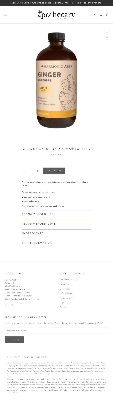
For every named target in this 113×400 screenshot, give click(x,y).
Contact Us (64, 284)
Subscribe (14, 340)
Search (63, 307)
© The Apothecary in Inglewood (27, 357)
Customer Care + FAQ (69, 279)
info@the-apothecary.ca (19, 289)
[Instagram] (12, 305)
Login (62, 302)
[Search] (101, 14)
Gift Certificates (66, 293)
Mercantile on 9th (67, 298)
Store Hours (65, 288)
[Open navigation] (5, 15)
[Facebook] (6, 305)
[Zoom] (107, 30)
